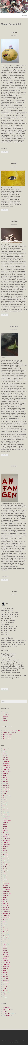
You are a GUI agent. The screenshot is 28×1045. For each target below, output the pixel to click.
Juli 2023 (5, 824)
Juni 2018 (5, 948)
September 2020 (7, 893)
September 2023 (7, 820)
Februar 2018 (6, 956)
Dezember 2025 (6, 765)
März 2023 (5, 832)
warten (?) (5, 712)
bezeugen (9, 739)
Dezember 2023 (6, 814)
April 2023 (5, 830)
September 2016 (7, 991)
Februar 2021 (6, 883)
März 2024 (5, 808)
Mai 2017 (5, 974)
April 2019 (5, 928)
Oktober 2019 (6, 915)
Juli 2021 (5, 873)
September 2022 (7, 844)
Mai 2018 (5, 950)
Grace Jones (6, 714)
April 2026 (5, 757)
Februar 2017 (6, 980)
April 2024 (5, 806)
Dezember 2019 (6, 911)
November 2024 (6, 791)
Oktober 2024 (6, 794)
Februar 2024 (6, 810)
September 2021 (7, 869)
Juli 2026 (5, 751)
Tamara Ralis (6, 732)
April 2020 (5, 903)
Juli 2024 (5, 800)
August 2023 (6, 822)
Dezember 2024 (6, 789)
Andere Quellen (6, 1009)
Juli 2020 (5, 897)
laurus (4, 718)
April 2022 (5, 854)
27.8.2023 (14, 466)
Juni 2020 (5, 899)
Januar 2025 (6, 787)
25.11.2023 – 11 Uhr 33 (15, 730)
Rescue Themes (11, 1041)
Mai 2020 (5, 901)
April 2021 (5, 879)
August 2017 (6, 968)
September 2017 (7, 966)
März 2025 (5, 783)
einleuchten (9, 734)
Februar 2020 (6, 907)
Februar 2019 (6, 932)
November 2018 (6, 938)
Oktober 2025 (6, 769)
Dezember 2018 (6, 936)
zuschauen (13, 732)
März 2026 (5, 759)
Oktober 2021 (6, 867)
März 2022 (5, 857)
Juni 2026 (5, 753)
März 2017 (5, 978)
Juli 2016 (5, 995)
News (4, 1011)
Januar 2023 (6, 836)
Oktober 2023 (6, 818)
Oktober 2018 (6, 940)
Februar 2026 (6, 761)
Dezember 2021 (6, 863)
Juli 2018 (5, 946)
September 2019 (7, 917)
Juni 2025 (5, 777)
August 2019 (6, 919)
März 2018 (5, 954)
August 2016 (6, 993)
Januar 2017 (6, 982)
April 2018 (5, 952)
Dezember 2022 (6, 838)
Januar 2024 (6, 812)
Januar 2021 (6, 885)
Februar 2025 (6, 785)
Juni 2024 (5, 802)
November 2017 (6, 962)
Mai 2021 (5, 877)
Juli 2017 (5, 970)
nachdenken (14, 326)
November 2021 (6, 865)
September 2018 (7, 942)
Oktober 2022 (6, 842)
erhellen (9, 736)
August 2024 (6, 798)
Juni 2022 (5, 850)
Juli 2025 (5, 775)
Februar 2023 (6, 834)
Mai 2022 (5, 852)
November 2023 (6, 816)
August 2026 (6, 749)
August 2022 (6, 846)
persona (5, 720)
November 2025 (6, 767)
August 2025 (6, 773)
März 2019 (5, 930)
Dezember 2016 (6, 985)
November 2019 (6, 913)
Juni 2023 (5, 826)
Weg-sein (14, 32)
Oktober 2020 (6, 891)
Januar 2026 (6, 763)
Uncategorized (6, 1015)
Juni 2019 (5, 924)
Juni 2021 (5, 875)
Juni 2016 (5, 997)
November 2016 (6, 987)
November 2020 (6, 889)
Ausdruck (14, 163)
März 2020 (5, 905)
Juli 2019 (5, 922)
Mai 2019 (5, 926)
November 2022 (6, 840)
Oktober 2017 (6, 964)
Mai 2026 (5, 755)
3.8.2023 (14, 591)
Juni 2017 (5, 972)
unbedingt (14, 221)
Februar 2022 (6, 859)
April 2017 (5, 976)
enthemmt (5, 716)
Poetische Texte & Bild (8, 1013)
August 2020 (6, 895)
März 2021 (5, 881)
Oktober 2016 (6, 989)
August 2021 (6, 871)
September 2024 (7, 796)
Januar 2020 (6, 909)
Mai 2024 (5, 804)
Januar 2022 (6, 861)
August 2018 (6, 944)
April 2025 (5, 781)
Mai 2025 (5, 779)
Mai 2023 (5, 828)
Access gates (6, 1007)
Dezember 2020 (6, 887)
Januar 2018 (6, 958)
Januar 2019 (6, 934)
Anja (4, 734)
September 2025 (7, 771)
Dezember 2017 (6, 960)
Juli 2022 (5, 848)
